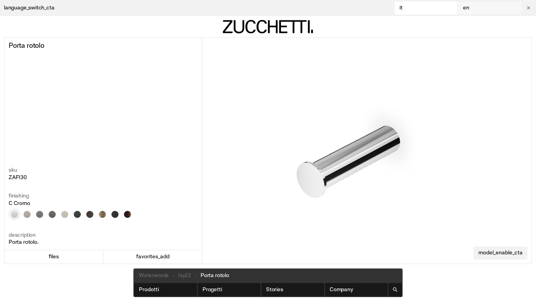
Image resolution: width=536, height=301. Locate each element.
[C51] (52, 214)
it (401, 8)
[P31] (102, 214)
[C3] (27, 214)
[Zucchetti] (268, 26)
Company (341, 289)
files (54, 256)
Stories (274, 289)
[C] (14, 214)
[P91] (127, 214)
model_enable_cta (500, 253)
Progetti (212, 289)
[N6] (77, 214)
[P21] (90, 214)
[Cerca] (395, 289)
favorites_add (153, 256)
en (466, 8)
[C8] (65, 214)
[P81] (115, 214)
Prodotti (149, 289)
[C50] (40, 214)
